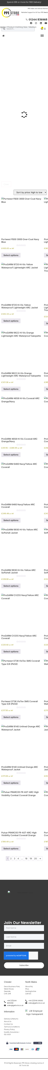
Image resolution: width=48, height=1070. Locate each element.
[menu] (42, 36)
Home (3, 27)
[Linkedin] (41, 23)
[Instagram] (36, 23)
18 (26, 858)
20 (35, 858)
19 (31, 858)
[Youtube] (46, 23)
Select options (10, 255)
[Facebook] (31, 23)
